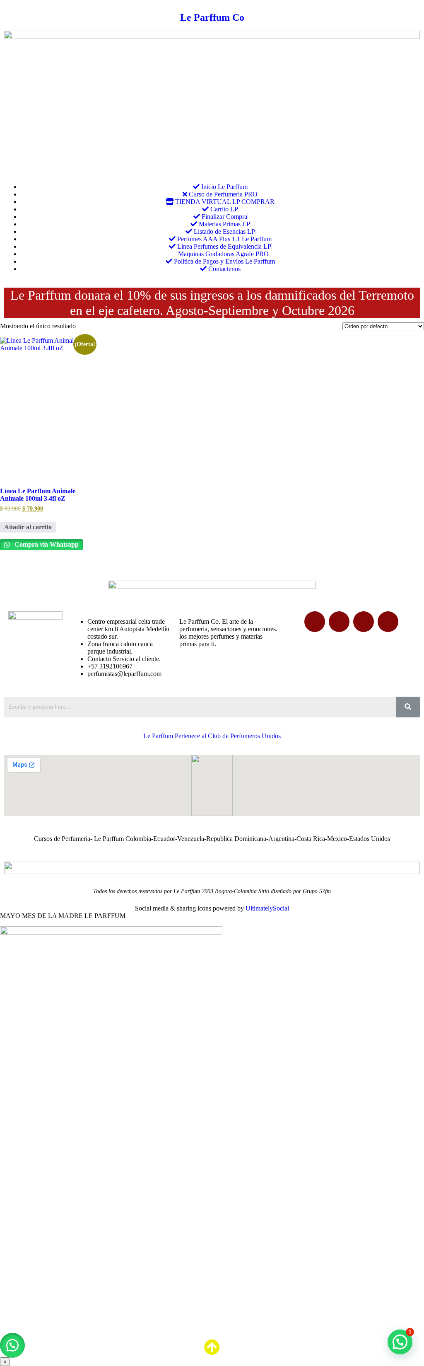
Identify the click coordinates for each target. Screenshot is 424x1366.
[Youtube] (363, 621)
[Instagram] (388, 621)
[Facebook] (314, 621)
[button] (12, 1345)
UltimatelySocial (267, 908)
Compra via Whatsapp (46, 544)
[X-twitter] (339, 621)
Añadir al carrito (28, 526)
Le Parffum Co (212, 17)
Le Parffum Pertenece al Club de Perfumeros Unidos (212, 735)
